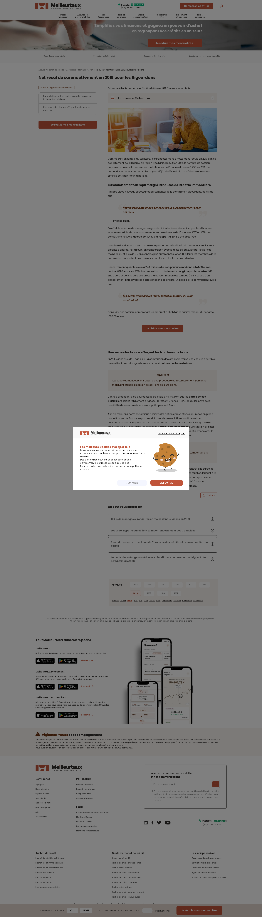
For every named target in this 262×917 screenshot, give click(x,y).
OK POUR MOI (167, 482)
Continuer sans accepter (169, 436)
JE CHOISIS (132, 482)
